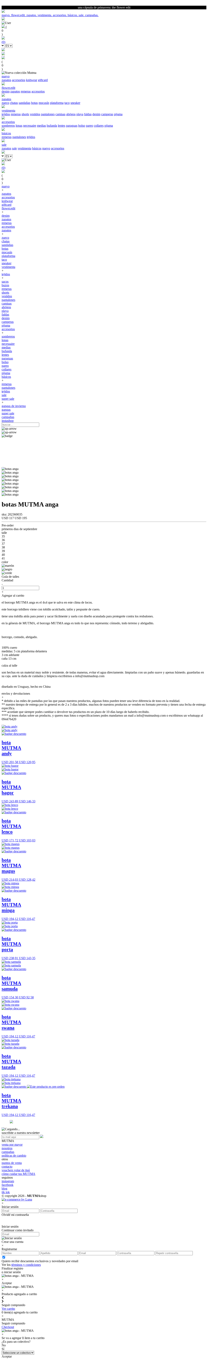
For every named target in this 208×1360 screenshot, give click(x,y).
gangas (6, 409)
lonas (19, 125)
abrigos (71, 114)
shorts (25, 114)
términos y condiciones (26, 1264)
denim (6, 91)
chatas (14, 103)
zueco (5, 103)
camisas (60, 114)
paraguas (71, 125)
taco (67, 103)
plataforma (57, 103)
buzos (5, 285)
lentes (61, 125)
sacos (5, 281)
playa (79, 114)
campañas (8, 417)
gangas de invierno (14, 406)
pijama (118, 114)
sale (14, 148)
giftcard (43, 80)
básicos (36, 148)
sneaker (75, 103)
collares (99, 125)
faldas (88, 114)
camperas (107, 114)
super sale (8, 398)
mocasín (44, 103)
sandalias (24, 103)
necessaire (29, 125)
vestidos (35, 114)
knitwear (31, 80)
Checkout (8, 1327)
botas (34, 103)
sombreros (8, 125)
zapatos (6, 80)
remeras (26, 91)
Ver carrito (8, 1308)
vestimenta (24, 148)
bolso (81, 125)
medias (41, 125)
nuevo (46, 148)
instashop (8, 420)
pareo (89, 125)
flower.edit (8, 208)
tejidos (6, 114)
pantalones (48, 114)
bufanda (52, 125)
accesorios (18, 80)
